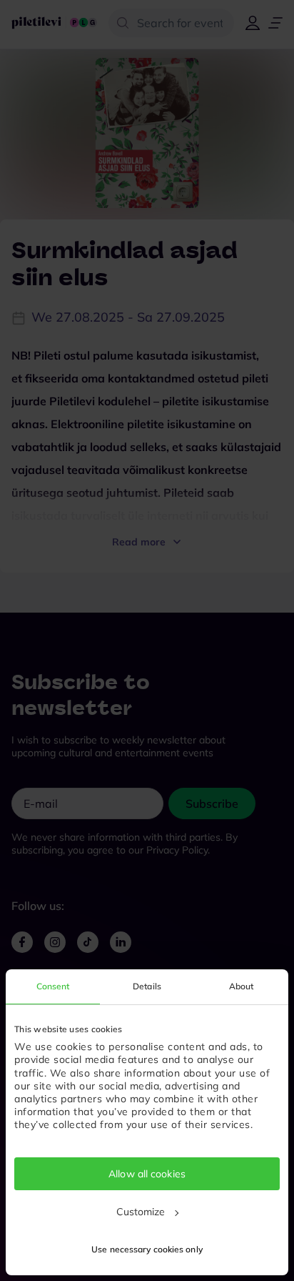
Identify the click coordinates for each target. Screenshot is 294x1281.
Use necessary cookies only (147, 1249)
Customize (141, 1211)
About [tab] (241, 986)
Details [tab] (147, 986)
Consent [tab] (53, 986)
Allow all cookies (147, 1173)
